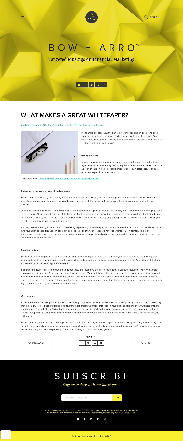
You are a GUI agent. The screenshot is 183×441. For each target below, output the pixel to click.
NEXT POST (146, 343)
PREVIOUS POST (36, 343)
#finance (86, 125)
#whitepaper (98, 125)
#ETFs (78, 125)
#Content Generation (53, 125)
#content (37, 125)
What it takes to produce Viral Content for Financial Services (69, 178)
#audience (26, 125)
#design (69, 125)
